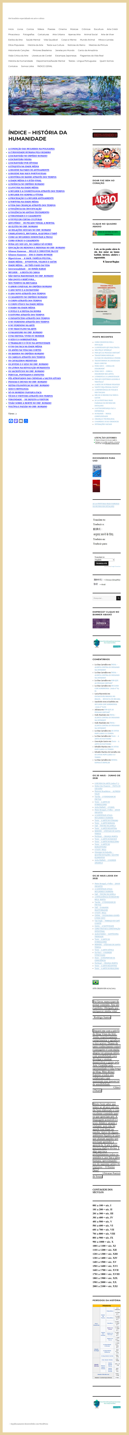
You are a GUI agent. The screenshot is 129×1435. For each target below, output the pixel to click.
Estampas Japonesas (65, 55)
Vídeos (40, 29)
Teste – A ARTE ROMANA (105, 823)
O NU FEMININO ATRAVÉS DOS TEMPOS (28, 322)
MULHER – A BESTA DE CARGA (24, 272)
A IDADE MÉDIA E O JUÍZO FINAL (24, 180)
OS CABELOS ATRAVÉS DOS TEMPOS (26, 357)
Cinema (63, 29)
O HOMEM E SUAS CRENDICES (107, 422)
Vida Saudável (51, 40)
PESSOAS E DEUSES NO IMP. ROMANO (27, 382)
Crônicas (86, 29)
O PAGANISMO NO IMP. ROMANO (25, 332)
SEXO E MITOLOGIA (18, 389)
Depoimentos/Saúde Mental (50, 61)
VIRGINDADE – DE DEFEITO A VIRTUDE (28, 399)
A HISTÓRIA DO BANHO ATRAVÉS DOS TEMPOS (32, 177)
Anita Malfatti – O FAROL (105, 807)
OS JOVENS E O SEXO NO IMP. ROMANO (28, 364)
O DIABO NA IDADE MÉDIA (21, 307)
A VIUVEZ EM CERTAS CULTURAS (25, 219)
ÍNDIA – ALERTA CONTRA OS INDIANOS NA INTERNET (107, 667)
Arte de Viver (107, 34)
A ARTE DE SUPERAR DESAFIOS (107, 384)
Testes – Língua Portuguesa (82, 61)
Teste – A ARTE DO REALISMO (107, 842)
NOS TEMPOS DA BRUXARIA (22, 283)
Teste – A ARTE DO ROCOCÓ (106, 839)
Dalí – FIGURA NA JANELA (105, 826)
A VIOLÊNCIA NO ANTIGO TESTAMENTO (28, 212)
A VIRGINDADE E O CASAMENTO (24, 216)
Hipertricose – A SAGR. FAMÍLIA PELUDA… (30, 258)
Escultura (98, 29)
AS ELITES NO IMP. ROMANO (23, 226)
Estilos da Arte (15, 40)
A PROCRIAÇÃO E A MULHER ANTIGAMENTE (31, 198)
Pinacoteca (14, 34)
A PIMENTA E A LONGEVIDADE (107, 377)
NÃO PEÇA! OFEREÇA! (103, 350)
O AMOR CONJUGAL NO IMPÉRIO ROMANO (30, 286)
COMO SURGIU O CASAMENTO (23, 240)
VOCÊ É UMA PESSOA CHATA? (106, 387)
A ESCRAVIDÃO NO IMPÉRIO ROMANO (27, 156)
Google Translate (115, 566)
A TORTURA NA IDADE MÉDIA (23, 202)
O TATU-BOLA (100, 850)
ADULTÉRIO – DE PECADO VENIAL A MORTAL (31, 223)
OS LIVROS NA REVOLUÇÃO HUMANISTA (29, 367)
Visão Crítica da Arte (18, 55)
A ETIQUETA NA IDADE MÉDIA (23, 166)
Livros (20, 29)
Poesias (51, 29)
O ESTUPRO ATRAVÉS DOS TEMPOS (26, 315)
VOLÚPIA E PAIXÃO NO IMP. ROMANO (27, 406)
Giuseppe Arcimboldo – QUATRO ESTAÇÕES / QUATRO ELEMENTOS (107, 855)
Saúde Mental (33, 40)
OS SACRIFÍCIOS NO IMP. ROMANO (26, 371)
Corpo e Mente (68, 40)
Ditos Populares (16, 45)
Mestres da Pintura (98, 45)
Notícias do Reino (76, 45)
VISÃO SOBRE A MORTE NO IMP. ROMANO (29, 403)
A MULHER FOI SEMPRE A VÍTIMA (25, 194)
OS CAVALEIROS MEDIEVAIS (22, 360)
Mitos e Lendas (106, 40)
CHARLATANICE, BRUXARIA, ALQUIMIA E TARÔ (32, 233)
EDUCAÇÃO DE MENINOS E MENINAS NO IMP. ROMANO (36, 247)
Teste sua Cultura (55, 45)
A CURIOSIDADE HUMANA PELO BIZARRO (29, 152)
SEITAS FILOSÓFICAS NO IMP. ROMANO (28, 385)
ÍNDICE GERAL (44, 66)
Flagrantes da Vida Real (91, 55)
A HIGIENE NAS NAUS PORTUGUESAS (27, 173)
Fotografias (28, 34)
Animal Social (91, 34)
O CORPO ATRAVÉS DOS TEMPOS (25, 300)
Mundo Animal (87, 40)
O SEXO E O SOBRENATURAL (22, 339)
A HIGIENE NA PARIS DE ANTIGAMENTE (28, 170)
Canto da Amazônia (88, 50)
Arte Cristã (112, 29)
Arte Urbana (59, 34)
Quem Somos (107, 61)
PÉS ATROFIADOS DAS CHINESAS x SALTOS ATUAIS (34, 378)
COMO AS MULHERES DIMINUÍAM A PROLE (30, 237)
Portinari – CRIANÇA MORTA (106, 836)
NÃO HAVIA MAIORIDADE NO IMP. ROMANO (31, 276)
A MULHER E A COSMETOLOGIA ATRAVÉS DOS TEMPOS (36, 191)
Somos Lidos (27, 66)
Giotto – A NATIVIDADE (104, 926)
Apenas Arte (74, 34)
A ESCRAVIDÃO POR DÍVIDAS (23, 163)
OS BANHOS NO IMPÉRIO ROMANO (26, 353)
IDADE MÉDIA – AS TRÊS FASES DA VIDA (29, 265)
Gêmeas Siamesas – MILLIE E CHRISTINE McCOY (33, 251)
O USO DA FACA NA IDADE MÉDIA (25, 346)
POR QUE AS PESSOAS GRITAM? (107, 353)
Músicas (74, 29)
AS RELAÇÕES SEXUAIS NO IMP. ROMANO (29, 230)
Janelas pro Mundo (64, 50)
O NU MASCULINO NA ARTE (22, 329)
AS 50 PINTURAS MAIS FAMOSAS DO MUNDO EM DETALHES (105, 403)
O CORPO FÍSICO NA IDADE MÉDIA (25, 304)
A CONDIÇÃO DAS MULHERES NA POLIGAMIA (31, 149)
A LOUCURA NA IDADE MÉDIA (23, 187)
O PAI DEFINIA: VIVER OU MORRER (26, 336)
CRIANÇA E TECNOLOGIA (104, 419)
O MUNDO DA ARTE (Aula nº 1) (107, 783)
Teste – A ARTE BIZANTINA (106, 828)
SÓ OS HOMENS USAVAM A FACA (24, 392)
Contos (30, 29)
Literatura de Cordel (42, 55)
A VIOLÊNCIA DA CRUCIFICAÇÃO (25, 209)
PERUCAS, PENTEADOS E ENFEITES (26, 375)
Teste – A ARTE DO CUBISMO (106, 820)
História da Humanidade (20, 61)
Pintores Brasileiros (42, 50)
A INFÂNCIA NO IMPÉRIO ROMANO (26, 184)
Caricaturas (43, 34)
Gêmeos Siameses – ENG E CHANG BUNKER (30, 254)
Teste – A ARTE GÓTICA (104, 950)
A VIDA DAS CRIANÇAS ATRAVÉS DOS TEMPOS (32, 205)
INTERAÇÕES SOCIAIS (103, 424)
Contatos (13, 66)
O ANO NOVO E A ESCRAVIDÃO (23, 290)
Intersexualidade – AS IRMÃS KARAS (27, 269)
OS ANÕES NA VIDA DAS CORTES (24, 350)
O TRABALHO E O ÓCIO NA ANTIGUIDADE (29, 343)
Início (11, 29)
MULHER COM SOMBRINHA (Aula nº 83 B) (107, 688)
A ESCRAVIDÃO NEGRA (19, 159)
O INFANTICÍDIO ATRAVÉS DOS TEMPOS (29, 318)
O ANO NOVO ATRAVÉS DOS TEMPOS (27, 293)
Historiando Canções (18, 50)
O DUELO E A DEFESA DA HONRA (24, 311)
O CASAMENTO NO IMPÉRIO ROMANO (27, 297)
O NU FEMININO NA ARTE (21, 325)
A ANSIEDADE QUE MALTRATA (107, 347)
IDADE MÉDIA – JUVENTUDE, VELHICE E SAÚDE (32, 262)
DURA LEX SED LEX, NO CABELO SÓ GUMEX (30, 244)
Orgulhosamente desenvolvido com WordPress (29, 1424)
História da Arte (35, 45)
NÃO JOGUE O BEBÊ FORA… (22, 279)
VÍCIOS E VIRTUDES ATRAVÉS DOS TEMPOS (30, 396)
